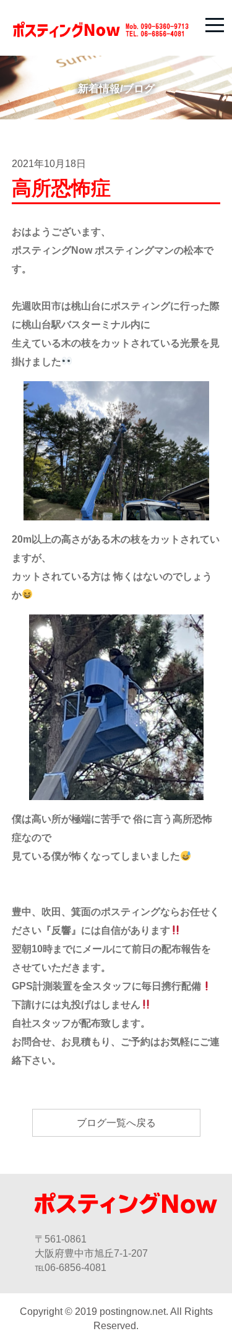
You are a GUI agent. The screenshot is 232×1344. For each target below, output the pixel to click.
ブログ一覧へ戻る (116, 1123)
